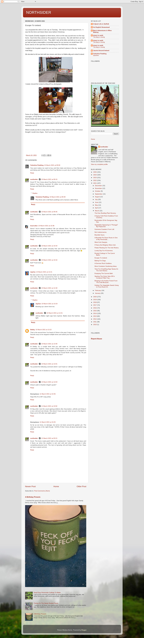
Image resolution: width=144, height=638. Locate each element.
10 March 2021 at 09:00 (52, 165)
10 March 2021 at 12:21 (44, 272)
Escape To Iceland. (101, 258)
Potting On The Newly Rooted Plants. (46, 603)
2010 (95, 324)
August (97, 197)
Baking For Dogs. (100, 260)
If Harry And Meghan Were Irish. (105, 245)
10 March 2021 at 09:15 (49, 179)
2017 (95, 305)
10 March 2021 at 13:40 (49, 344)
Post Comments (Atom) (42, 491)
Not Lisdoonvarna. (101, 232)
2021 (95, 183)
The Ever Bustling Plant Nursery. (105, 213)
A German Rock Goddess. (103, 263)
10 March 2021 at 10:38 (46, 226)
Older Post (81, 486)
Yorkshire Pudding (37, 165)
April (96, 208)
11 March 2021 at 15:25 (48, 422)
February (98, 290)
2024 (95, 175)
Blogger (83, 630)
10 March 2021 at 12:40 (49, 288)
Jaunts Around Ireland (101, 50)
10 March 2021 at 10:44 (49, 260)
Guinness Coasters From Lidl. (104, 229)
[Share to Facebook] (48, 155)
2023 (95, 177)
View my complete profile (99, 164)
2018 (95, 302)
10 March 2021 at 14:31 (55, 313)
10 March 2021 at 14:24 (49, 304)
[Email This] (42, 155)
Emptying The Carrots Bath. (104, 273)
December (98, 185)
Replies (34, 193)
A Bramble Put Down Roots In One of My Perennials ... (106, 238)
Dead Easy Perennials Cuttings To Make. (47, 592)
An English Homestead (101, 27)
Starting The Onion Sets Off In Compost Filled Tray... (105, 277)
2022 (95, 180)
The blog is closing (99, 37)
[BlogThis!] (44, 155)
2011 (95, 322)
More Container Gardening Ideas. (106, 266)
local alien (34, 226)
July (96, 199)
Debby (32, 329)
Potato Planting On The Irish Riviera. (107, 248)
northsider (34, 179)
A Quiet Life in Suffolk (101, 24)
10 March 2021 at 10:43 (49, 246)
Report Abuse (96, 339)
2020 (95, 297)
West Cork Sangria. (101, 242)
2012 (95, 319)
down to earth (98, 35)
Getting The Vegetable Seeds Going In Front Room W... (107, 286)
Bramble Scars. (100, 235)
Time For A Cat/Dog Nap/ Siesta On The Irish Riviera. (106, 269)
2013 (95, 316)
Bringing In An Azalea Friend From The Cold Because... (106, 281)
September (99, 194)
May (96, 205)
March (97, 211)
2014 (95, 313)
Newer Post (30, 486)
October (98, 191)
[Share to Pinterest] (50, 155)
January (98, 293)
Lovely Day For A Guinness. (104, 250)
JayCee (33, 272)
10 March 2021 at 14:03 (49, 382)
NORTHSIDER (38, 12)
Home (56, 486)
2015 (95, 310)
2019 (95, 299)
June (97, 202)
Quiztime (96, 55)
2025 (95, 172)
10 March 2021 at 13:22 (44, 329)
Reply (32, 173)
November (98, 188)
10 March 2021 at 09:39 (57, 197)
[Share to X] (46, 155)
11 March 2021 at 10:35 (48, 394)
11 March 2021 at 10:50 (49, 406)
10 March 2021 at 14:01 (49, 364)
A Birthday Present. (33, 497)
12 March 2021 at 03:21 (49, 438)
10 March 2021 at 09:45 (49, 212)
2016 (95, 308)
